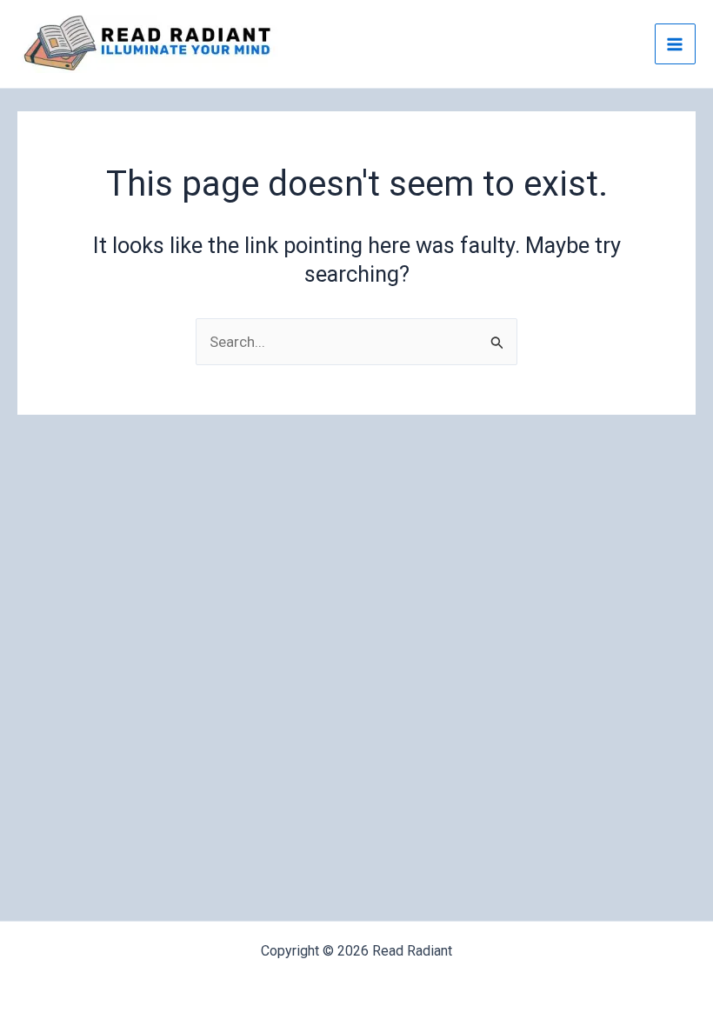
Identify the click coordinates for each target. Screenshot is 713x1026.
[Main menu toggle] (675, 44)
